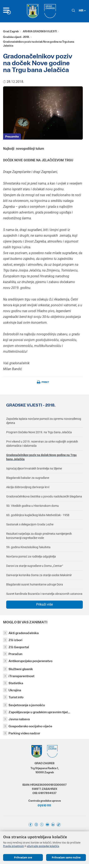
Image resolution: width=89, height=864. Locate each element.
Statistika (15, 683)
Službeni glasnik (20, 669)
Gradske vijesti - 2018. (16, 37)
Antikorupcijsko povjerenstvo (30, 661)
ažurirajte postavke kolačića (43, 846)
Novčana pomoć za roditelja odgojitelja (31, 556)
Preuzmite (12, 136)
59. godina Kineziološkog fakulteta (28, 547)
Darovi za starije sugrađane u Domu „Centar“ (34, 565)
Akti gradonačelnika (23, 633)
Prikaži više (44, 604)
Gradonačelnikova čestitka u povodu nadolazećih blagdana (44, 496)
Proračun (15, 654)
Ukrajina (14, 690)
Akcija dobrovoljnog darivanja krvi (27, 487)
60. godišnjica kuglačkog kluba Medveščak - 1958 (37, 515)
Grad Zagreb (11, 31)
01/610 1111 (44, 805)
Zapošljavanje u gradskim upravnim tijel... (39, 712)
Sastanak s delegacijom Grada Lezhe (29, 524)
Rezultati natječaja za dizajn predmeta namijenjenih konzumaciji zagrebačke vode (39, 535)
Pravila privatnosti (13, 846)
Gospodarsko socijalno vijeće (30, 726)
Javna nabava (19, 719)
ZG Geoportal (18, 647)
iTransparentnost (21, 676)
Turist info (15, 697)
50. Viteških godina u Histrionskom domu (32, 505)
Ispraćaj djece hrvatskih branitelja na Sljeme (34, 468)
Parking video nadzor (24, 733)
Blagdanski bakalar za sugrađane (27, 477)
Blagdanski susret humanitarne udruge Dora (34, 584)
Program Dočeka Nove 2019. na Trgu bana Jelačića (39, 432)
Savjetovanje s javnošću (26, 705)
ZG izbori (15, 640)
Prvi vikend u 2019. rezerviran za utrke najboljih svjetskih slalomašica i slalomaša (42, 443)
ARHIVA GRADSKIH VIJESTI (40, 31)
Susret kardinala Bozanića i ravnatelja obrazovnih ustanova (44, 593)
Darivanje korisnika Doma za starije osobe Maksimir (39, 575)
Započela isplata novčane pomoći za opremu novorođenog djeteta (43, 421)
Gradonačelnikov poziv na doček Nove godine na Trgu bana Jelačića (41, 457)
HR (81, 10)
